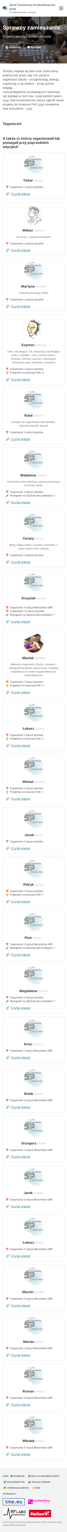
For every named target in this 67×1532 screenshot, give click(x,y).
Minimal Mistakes (18, 1525)
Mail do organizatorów (45, 1476)
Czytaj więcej (20, 194)
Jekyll (5, 1525)
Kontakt (35, 47)
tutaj (6, 100)
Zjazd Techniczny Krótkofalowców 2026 (32, 8)
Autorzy (15, 47)
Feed (37, 1488)
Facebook (19, 1476)
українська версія (18, 1488)
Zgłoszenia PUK (15, 1482)
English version (40, 1482)
